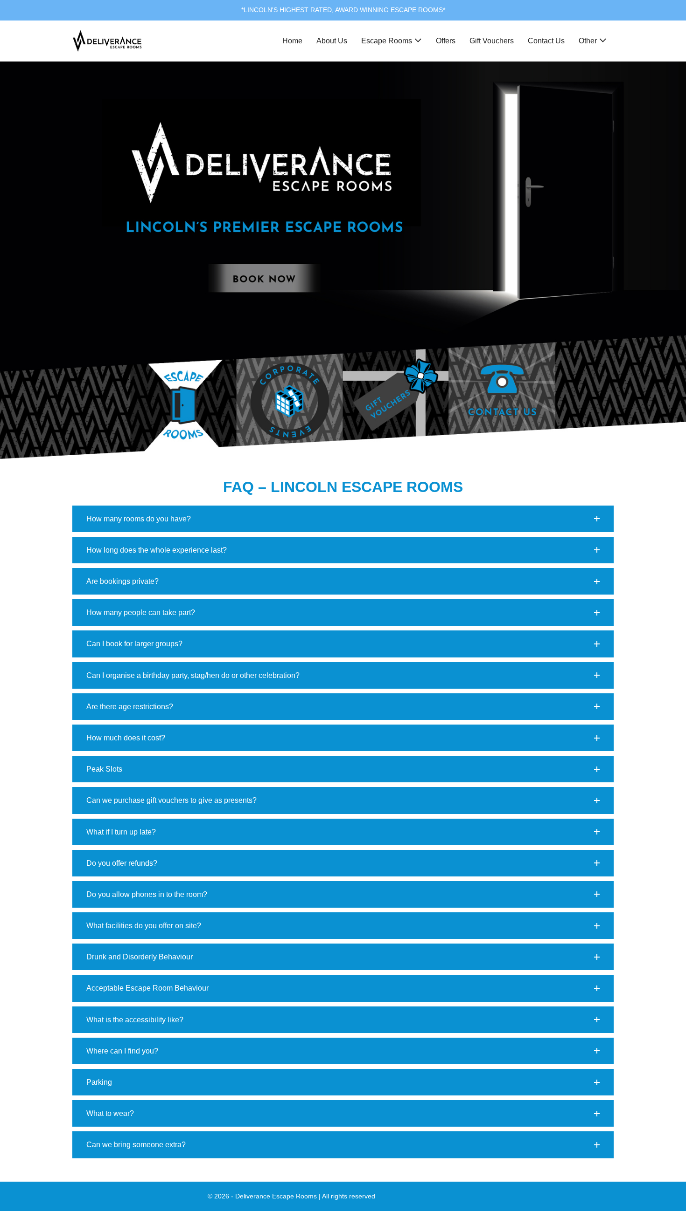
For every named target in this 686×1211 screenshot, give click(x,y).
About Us (331, 41)
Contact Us (546, 41)
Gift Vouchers (491, 41)
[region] (343, 260)
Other (588, 41)
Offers (445, 41)
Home (292, 41)
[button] (343, 519)
